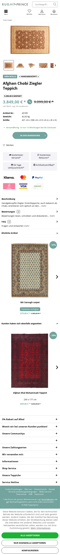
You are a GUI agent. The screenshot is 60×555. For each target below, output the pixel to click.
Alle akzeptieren (30, 535)
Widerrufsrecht (45, 492)
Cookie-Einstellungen (13, 489)
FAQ (6, 221)
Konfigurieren (30, 550)
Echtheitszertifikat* (45, 165)
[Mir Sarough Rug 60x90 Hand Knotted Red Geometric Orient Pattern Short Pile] (30, 270)
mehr (43, 205)
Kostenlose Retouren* (45, 156)
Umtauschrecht (40, 489)
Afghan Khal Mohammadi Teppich (30, 392)
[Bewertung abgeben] (30, 92)
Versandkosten (48, 499)
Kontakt (52, 489)
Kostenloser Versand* (17, 156)
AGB (30, 494)
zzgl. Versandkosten (20, 106)
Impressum (39, 494)
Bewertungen (8, 211)
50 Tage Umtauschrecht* (16, 166)
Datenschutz (21, 494)
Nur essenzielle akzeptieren (30, 543)
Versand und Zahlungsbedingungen (22, 492)
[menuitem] (54, 12)
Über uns (28, 489)
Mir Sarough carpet (30, 302)
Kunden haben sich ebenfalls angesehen (21, 323)
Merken (10, 145)
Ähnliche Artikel (9, 233)
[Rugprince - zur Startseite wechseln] (15, 4)
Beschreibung (8, 199)
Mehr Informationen (41, 528)
